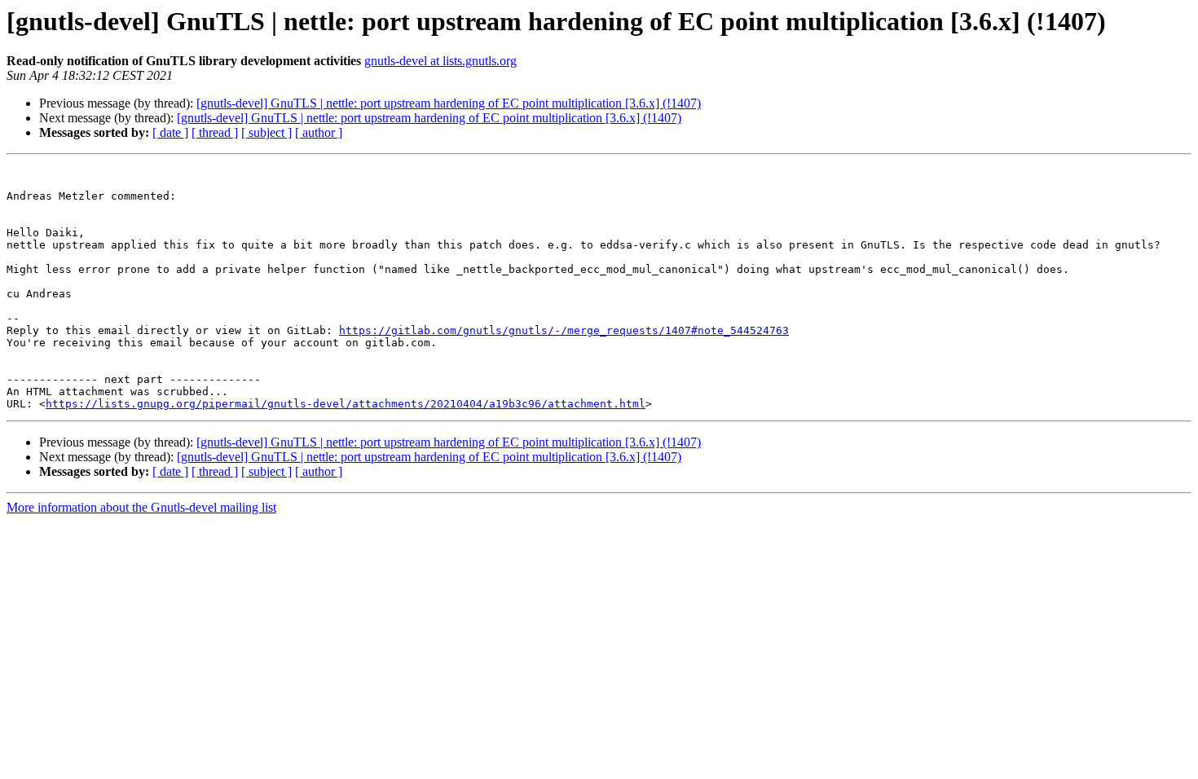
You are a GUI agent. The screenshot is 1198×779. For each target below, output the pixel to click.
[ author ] (318, 132)
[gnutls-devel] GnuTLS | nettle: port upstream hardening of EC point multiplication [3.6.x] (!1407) (448, 103)
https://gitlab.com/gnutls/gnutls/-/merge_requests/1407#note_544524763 (564, 330)
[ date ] (170, 132)
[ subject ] (266, 132)
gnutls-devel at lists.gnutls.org (440, 61)
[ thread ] (215, 132)
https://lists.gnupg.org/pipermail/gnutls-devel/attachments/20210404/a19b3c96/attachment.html (345, 404)
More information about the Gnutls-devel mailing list (141, 507)
